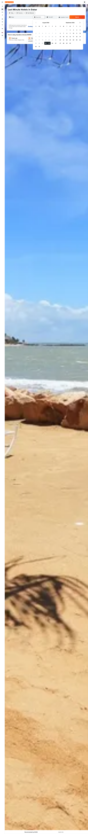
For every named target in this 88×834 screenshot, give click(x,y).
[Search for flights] (2, 6)
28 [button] (52, 43)
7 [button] (52, 33)
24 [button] (39, 43)
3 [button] (39, 33)
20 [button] (49, 40)
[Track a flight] (2, 24)
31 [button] (39, 46)
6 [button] (60, 33)
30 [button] (36, 46)
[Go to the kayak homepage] (9, 2)
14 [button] (52, 36)
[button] (2, 2)
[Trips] (2, 28)
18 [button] (42, 40)
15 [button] (55, 36)
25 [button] (42, 43)
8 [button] (55, 33)
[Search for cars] (2, 12)
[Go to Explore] (2, 21)
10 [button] (39, 36)
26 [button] (45, 43)
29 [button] (55, 43)
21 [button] (52, 40)
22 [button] (55, 40)
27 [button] (49, 43)
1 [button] (55, 30)
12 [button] (45, 36)
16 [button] (35, 40)
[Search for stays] (2, 9)
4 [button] (42, 33)
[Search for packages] (2, 15)
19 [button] (45, 40)
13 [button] (49, 36)
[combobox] (22, 17)
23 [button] (36, 43)
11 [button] (42, 36)
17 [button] (39, 40)
